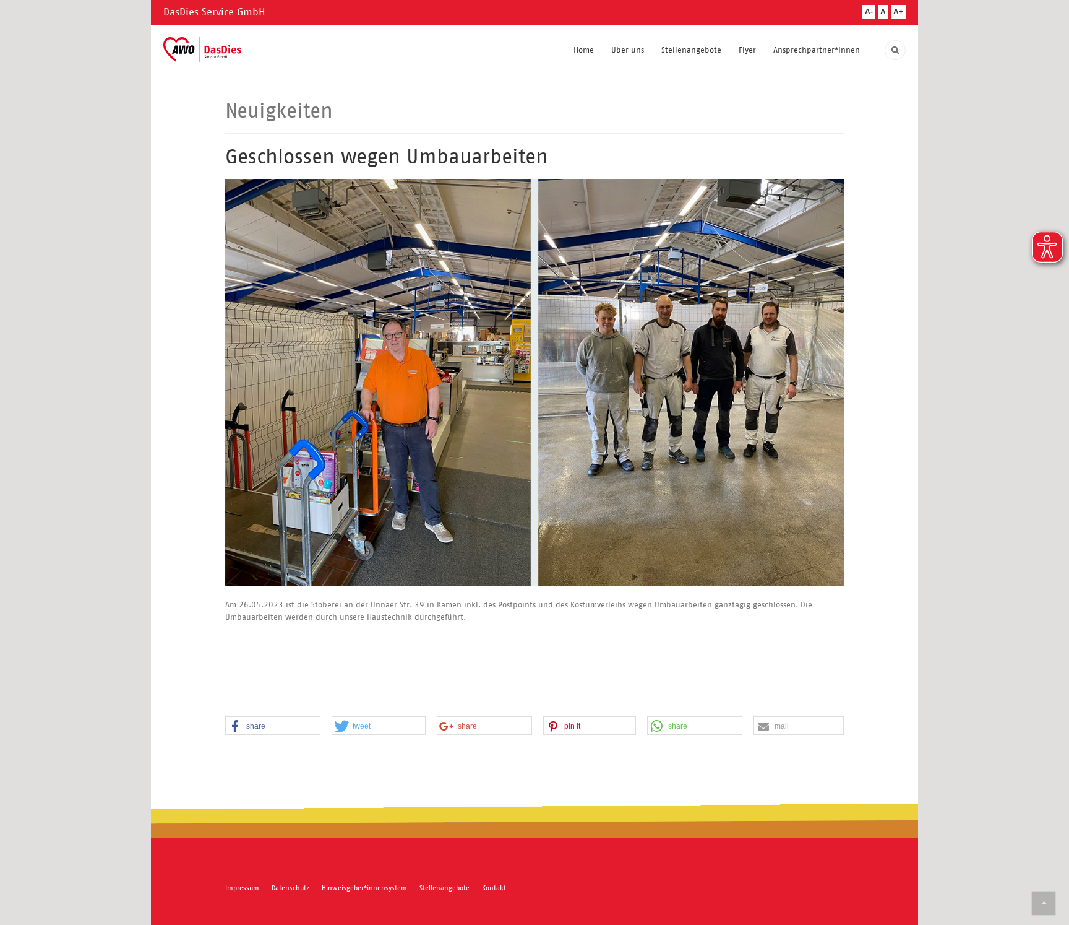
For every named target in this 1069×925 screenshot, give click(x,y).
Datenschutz (290, 888)
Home (583, 49)
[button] (273, 726)
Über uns (627, 49)
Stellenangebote (691, 49)
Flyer (747, 49)
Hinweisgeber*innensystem (364, 888)
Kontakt (494, 888)
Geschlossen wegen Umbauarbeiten (386, 156)
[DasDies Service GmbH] (202, 49)
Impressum (242, 888)
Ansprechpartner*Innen (816, 49)
